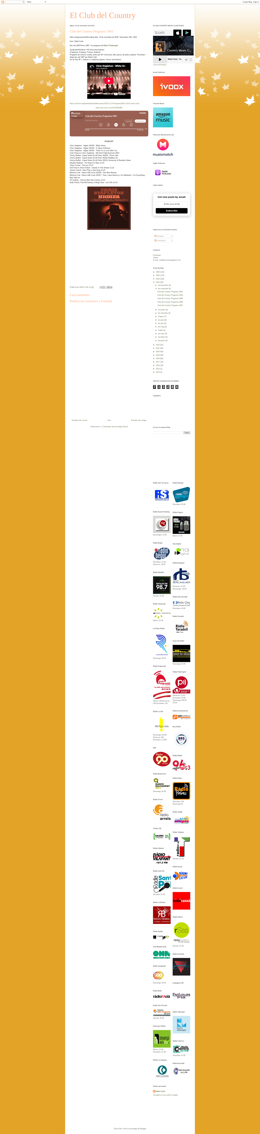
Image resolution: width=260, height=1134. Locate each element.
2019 (158, 355)
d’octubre (162, 310)
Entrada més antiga (138, 420)
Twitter (155, 258)
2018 (158, 358)
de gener (161, 340)
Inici (109, 420)
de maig (161, 327)
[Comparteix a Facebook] (108, 287)
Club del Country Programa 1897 (170, 305)
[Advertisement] (109, 391)
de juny (161, 323)
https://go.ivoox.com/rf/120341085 (109, 108)
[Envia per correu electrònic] (101, 287)
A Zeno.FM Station (159, 64)
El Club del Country (103, 15)
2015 (158, 369)
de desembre (163, 285)
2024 (158, 279)
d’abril (160, 330)
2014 (158, 372)
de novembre (163, 289)
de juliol (161, 320)
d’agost (161, 316)
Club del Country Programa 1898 (170, 302)
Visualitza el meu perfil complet (165, 1095)
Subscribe (172, 210)
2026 (158, 272)
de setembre (163, 313)
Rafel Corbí (160, 1091)
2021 (158, 348)
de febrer (161, 337)
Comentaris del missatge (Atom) (115, 427)
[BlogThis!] (103, 287)
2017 (158, 362)
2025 (158, 275)
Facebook (157, 255)
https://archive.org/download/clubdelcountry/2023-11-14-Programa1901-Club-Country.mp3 (104, 103)
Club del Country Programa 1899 (170, 298)
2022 (158, 345)
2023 (158, 282)
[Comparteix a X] (106, 287)
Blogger (143, 1129)
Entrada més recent (79, 420)
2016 (158, 365)
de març (161, 334)
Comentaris (161, 241)
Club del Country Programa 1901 (170, 292)
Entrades (160, 236)
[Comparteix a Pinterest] (111, 287)
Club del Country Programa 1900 (170, 295)
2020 (158, 352)
